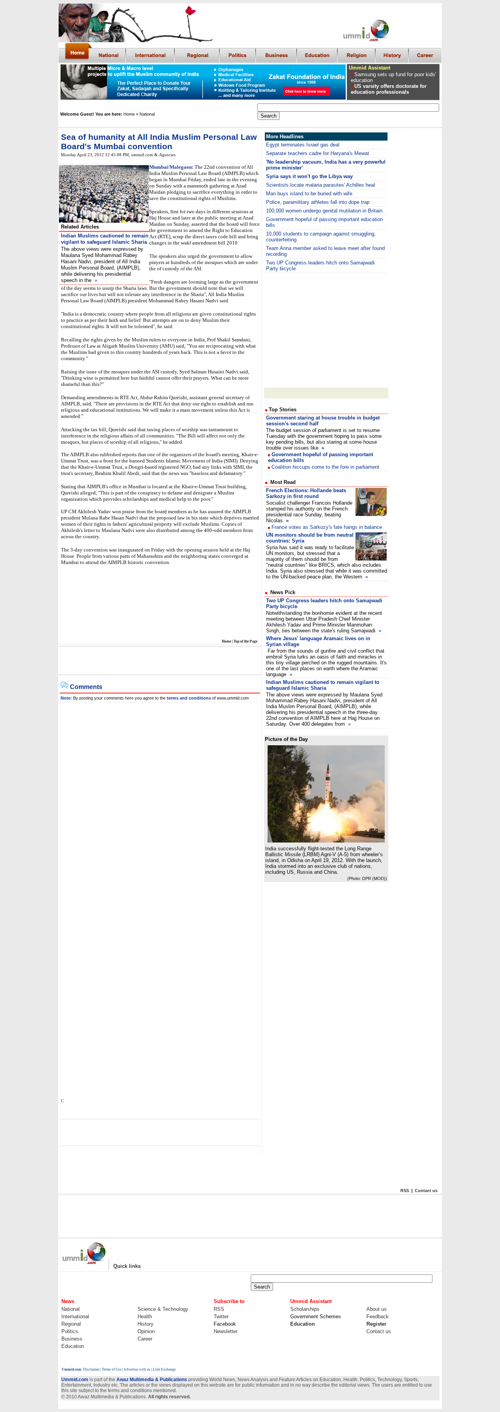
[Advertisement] (159, 661)
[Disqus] (160, 800)
